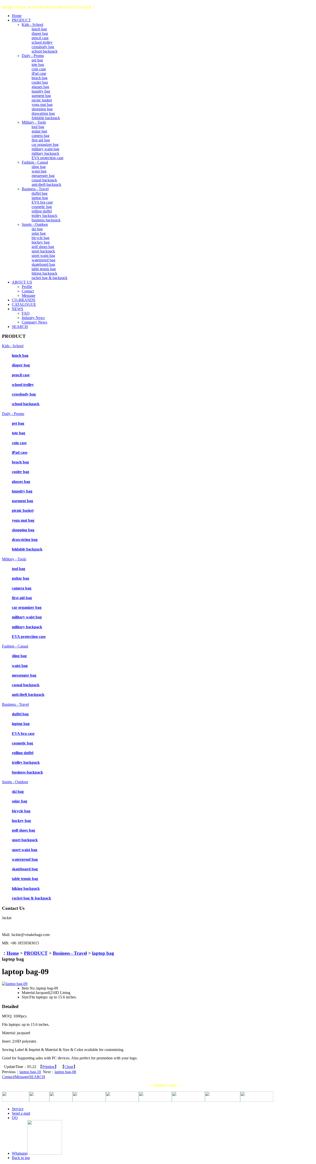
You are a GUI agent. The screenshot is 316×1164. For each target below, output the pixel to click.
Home (16, 16)
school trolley (42, 42)
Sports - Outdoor (35, 224)
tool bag (38, 127)
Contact (28, 291)
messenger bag (43, 175)
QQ (15, 1118)
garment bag (41, 96)
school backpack (45, 51)
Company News (34, 322)
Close (68, 1067)
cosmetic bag (42, 207)
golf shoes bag (43, 247)
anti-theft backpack (46, 184)
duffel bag (39, 193)
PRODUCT (21, 20)
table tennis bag (44, 269)
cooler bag (40, 82)
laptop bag (40, 198)
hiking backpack (44, 273)
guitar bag (39, 131)
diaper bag (40, 33)
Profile (27, 287)
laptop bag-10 (30, 1072)
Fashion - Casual (35, 162)
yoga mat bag (42, 104)
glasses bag (40, 87)
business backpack (46, 220)
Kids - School (32, 24)
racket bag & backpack (49, 278)
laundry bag (41, 91)
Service (17, 1109)
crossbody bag (43, 47)
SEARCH (20, 326)
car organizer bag (45, 144)
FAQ (26, 313)
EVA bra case (42, 202)
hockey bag (41, 242)
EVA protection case (47, 158)
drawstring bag (43, 113)
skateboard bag (43, 264)
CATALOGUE (24, 304)
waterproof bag (43, 260)
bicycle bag (40, 238)
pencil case (40, 38)
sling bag (39, 167)
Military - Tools (34, 122)
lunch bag (39, 29)
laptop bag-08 (65, 1072)
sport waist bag (43, 255)
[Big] (14, 984)
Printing (48, 1067)
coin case (39, 69)
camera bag (40, 136)
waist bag (39, 171)
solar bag (39, 233)
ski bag (37, 229)
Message (28, 295)
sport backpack (43, 251)
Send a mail (21, 1113)
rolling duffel (42, 211)
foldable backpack (46, 118)
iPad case (39, 73)
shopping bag (42, 109)
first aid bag (41, 140)
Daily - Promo (33, 56)
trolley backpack (44, 215)
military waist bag (45, 149)
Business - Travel (35, 189)
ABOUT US (22, 282)
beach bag (39, 78)
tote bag (38, 64)
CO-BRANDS (23, 300)
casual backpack (44, 180)
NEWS (17, 309)
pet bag (37, 60)
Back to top (21, 1158)
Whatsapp (19, 1153)
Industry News (33, 318)
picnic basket (42, 100)
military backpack (45, 153)
